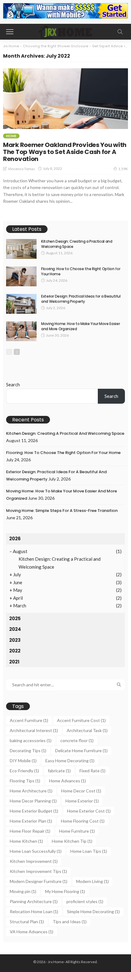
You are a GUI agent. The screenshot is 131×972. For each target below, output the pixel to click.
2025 (15, 618)
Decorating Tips (28, 750)
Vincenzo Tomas (21, 168)
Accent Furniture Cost (81, 720)
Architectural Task (87, 730)
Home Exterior (82, 800)
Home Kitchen (26, 841)
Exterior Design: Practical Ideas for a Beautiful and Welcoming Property (81, 299)
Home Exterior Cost (89, 810)
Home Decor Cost (81, 790)
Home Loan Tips (88, 851)
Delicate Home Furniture (81, 750)
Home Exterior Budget (34, 810)
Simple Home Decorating (93, 911)
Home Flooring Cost (82, 821)
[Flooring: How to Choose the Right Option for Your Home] (21, 276)
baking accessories (30, 740)
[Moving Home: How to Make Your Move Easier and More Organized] (21, 331)
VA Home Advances (31, 931)
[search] (120, 32)
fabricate (59, 770)
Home (11, 136)
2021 (14, 662)
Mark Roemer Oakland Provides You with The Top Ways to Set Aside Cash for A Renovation (64, 152)
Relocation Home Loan (34, 911)
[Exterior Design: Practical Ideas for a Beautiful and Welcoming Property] (21, 304)
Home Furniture (77, 831)
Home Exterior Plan (31, 821)
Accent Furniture (29, 720)
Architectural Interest (34, 730)
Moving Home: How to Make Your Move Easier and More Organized (80, 326)
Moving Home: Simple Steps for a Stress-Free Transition (62, 510)
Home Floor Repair (30, 831)
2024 (15, 629)
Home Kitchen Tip (72, 841)
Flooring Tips (25, 780)
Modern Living (92, 881)
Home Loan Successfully (36, 851)
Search (13, 384)
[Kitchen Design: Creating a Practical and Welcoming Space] (21, 249)
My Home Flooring (65, 891)
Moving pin (23, 891)
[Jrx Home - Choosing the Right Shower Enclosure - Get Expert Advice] (65, 31)
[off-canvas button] (9, 31)
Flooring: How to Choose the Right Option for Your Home (80, 271)
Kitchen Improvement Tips (38, 871)
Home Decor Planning (33, 800)
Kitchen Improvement (34, 861)
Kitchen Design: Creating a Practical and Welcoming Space (76, 244)
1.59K (123, 168)
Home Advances (67, 780)
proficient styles (84, 901)
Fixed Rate (92, 770)
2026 (15, 538)
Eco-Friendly (24, 770)
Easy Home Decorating (69, 760)
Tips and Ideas (70, 921)
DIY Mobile (23, 760)
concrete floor (77, 740)
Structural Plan (27, 921)
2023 (15, 640)
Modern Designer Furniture (38, 881)
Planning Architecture (34, 901)
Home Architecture (31, 790)
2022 (14, 651)
